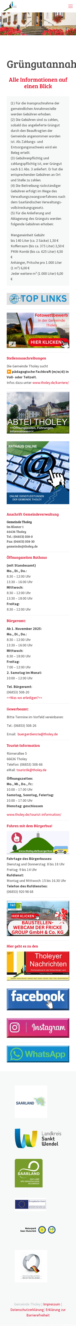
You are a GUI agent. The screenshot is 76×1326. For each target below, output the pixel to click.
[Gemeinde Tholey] (10, 6)
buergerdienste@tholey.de (38, 734)
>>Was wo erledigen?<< (24, 697)
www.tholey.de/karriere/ (50, 382)
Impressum (51, 1304)
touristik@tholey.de (31, 770)
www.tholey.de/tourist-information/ (34, 814)
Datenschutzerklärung (27, 1309)
